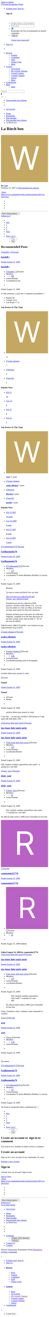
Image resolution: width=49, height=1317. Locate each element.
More (13, 64)
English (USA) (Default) (20, 1238)
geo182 (9, 503)
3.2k (13, 1042)
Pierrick (9, 494)
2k (12, 795)
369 (12, 276)
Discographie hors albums (28, 188)
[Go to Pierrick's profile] (10, 370)
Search (13, 78)
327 (12, 571)
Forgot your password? (20, 40)
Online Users (16, 62)
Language (10, 1236)
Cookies (9, 1245)
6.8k (13, 656)
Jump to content (7, 2)
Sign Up (9, 44)
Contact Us (10, 1243)
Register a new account (10, 1161)
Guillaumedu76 (9, 551)
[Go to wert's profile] (24, 181)
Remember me (17, 31)
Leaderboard (11, 82)
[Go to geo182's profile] (10, 378)
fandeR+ (5, 257)
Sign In (14, 36)
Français (15, 1241)
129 (12, 747)
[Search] (2, 96)
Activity (9, 66)
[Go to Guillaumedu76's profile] (8, 547)
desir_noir (6, 776)
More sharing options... (10, 214)
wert (6, 186)
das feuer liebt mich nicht (14, 728)
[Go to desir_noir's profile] (6, 771)
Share (3, 192)
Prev (8, 222)
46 (12, 935)
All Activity (15, 69)
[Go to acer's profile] (4, 1018)
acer (3, 1022)
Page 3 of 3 (11, 236)
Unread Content (17, 73)
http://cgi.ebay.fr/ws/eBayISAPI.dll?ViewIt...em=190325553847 (20, 598)
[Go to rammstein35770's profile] (24, 866)
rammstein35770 (9, 873)
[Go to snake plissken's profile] (12, 361)
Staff (13, 60)
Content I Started (17, 76)
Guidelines (15, 57)
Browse (9, 53)
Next (8, 232)
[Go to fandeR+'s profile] (5, 252)
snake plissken (12, 485)
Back (13, 1273)
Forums (14, 55)
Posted (10, 262)
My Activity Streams (19, 71)
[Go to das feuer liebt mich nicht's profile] (12, 723)
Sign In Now (6, 1176)
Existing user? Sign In (15, 9)
